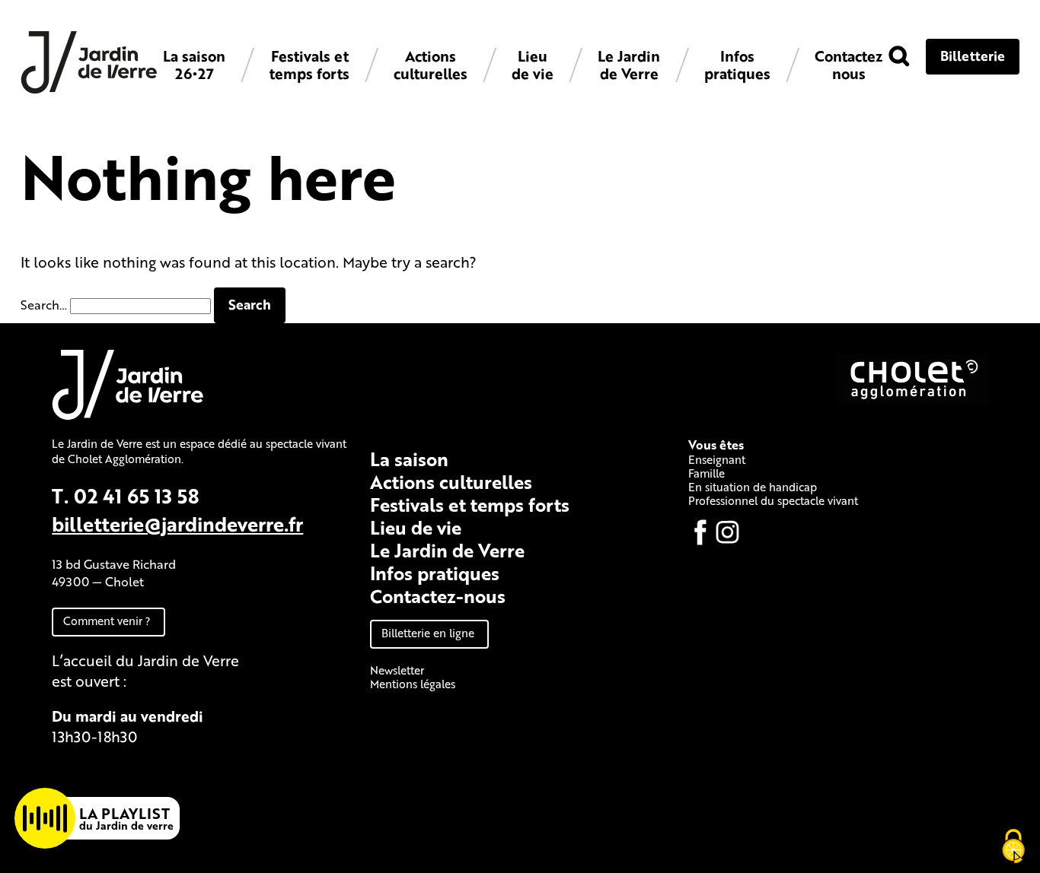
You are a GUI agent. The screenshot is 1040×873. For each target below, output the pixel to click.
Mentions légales (412, 683)
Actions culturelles (430, 65)
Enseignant (716, 459)
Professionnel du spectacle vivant (773, 500)
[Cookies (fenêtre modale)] (1013, 847)
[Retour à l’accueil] (89, 89)
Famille (706, 473)
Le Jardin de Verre (629, 65)
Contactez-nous (438, 596)
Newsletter (397, 670)
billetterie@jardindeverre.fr (177, 524)
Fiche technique (107, 771)
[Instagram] (728, 532)
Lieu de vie (532, 65)
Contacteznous (848, 65)
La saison (409, 459)
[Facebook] (700, 532)
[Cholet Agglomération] (912, 399)
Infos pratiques (737, 65)
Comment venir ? (107, 620)
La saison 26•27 (194, 65)
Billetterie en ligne (427, 632)
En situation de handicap (752, 486)
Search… (44, 304)
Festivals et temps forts (309, 65)
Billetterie (972, 55)
